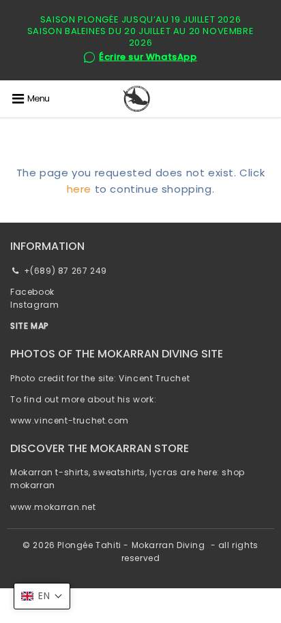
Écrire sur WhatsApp (147, 57)
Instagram (34, 304)
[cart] (268, 98)
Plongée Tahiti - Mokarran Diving (131, 545)
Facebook (32, 292)
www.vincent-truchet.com (69, 420)
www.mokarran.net (53, 507)
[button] (42, 596)
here (79, 189)
